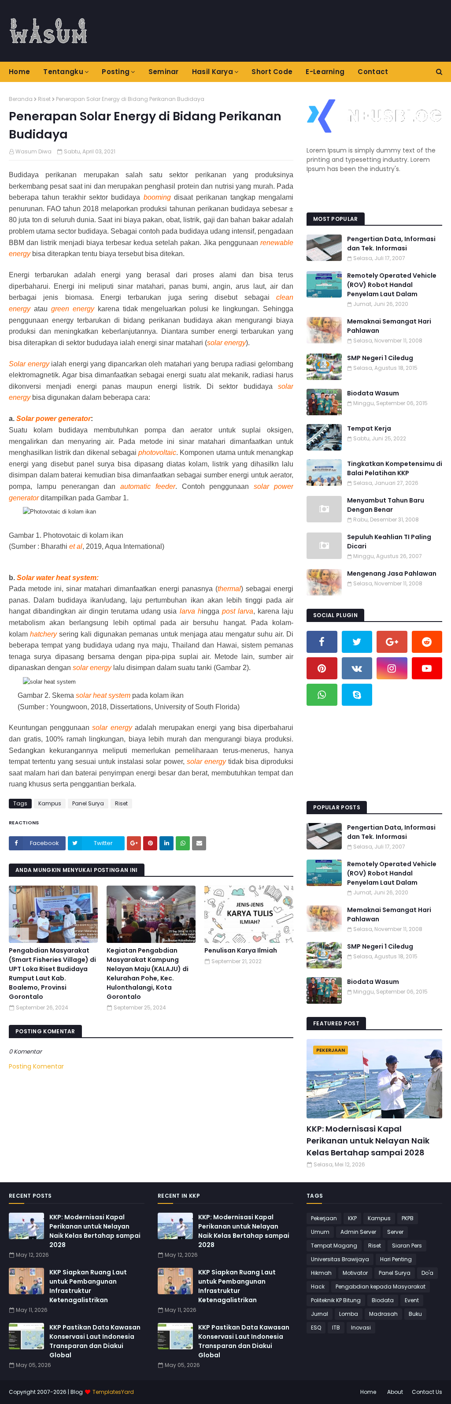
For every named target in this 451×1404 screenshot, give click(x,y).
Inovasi (361, 1327)
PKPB (408, 1218)
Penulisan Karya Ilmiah (240, 950)
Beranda (21, 99)
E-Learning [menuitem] (325, 71)
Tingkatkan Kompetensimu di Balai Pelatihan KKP (394, 468)
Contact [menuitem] (373, 71)
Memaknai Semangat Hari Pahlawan (389, 326)
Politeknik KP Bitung (336, 1300)
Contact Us (427, 1392)
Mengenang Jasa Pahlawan (391, 573)
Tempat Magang (334, 1245)
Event (412, 1300)
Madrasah (383, 1314)
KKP (352, 1218)
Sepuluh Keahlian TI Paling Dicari (389, 542)
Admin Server (358, 1232)
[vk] (357, 668)
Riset (44, 99)
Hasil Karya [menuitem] (212, 71)
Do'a (427, 1273)
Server (395, 1232)
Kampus (49, 803)
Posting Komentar (36, 1066)
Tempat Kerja (369, 428)
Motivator (355, 1273)
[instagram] (392, 668)
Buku (415, 1314)
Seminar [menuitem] (163, 71)
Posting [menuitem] (115, 71)
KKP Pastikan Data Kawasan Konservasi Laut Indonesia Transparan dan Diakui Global (94, 1341)
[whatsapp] (322, 695)
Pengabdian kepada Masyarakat (380, 1286)
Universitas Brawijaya (340, 1259)
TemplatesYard (113, 1392)
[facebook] (322, 642)
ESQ (316, 1327)
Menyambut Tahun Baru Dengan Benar (385, 505)
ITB (336, 1327)
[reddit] (427, 642)
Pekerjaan (324, 1218)
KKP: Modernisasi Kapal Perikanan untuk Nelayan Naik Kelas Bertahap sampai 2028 (368, 1140)
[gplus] (392, 642)
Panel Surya (88, 803)
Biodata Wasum (373, 393)
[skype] (357, 695)
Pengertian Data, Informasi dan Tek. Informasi (391, 244)
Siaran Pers (407, 1245)
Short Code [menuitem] (271, 71)
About (395, 1392)
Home (368, 1392)
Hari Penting (396, 1259)
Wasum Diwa (33, 151)
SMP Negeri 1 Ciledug (380, 358)
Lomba (348, 1314)
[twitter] (357, 642)
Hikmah (321, 1273)
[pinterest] (322, 668)
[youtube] (427, 668)
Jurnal (319, 1314)
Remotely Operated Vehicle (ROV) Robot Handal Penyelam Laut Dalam (391, 284)
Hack (318, 1286)
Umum (320, 1232)
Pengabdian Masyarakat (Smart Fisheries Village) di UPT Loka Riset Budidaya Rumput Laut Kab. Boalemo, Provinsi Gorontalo (52, 973)
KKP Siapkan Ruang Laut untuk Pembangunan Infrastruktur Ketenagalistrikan (88, 1286)
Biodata (383, 1300)
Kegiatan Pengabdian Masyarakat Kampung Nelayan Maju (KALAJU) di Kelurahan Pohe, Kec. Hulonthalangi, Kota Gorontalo (148, 973)
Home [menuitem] (19, 71)
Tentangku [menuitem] (63, 71)
